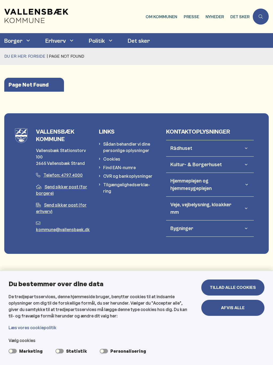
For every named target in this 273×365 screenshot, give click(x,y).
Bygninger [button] (181, 228)
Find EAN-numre (119, 167)
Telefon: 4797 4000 (63, 175)
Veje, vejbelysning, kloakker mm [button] (200, 208)
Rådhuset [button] (181, 148)
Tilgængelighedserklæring (126, 188)
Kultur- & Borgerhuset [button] (196, 165)
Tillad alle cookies (233, 287)
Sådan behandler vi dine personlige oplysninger (126, 147)
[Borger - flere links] (27, 40)
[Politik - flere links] (110, 40)
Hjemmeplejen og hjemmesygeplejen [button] (191, 184)
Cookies (111, 159)
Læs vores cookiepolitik (33, 327)
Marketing (31, 351)
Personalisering (128, 351)
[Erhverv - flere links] (71, 40)
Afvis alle (233, 307)
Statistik (76, 351)
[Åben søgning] (261, 17)
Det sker (139, 41)
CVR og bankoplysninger (127, 176)
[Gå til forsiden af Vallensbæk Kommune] (71, 17)
